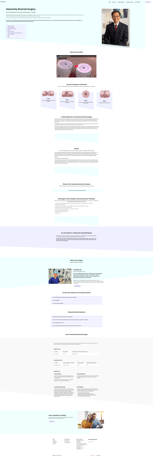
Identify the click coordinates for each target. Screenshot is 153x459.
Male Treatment (67, 439)
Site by (93, 455)
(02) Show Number (90, 441)
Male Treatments (121, 2)
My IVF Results (137, 2)
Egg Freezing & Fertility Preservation (79, 441)
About (54, 439)
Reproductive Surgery (79, 445)
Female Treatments (130, 2)
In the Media (54, 442)
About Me (114, 2)
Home (110, 2)
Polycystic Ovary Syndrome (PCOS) (81, 444)
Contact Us (54, 443)
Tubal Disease (78, 446)
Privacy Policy (98, 455)
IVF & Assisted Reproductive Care (81, 443)
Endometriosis (78, 442)
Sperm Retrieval (67, 441)
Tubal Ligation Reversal (79, 447)
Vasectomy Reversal (68, 442)
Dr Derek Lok (3, 1)
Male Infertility (67, 440)
